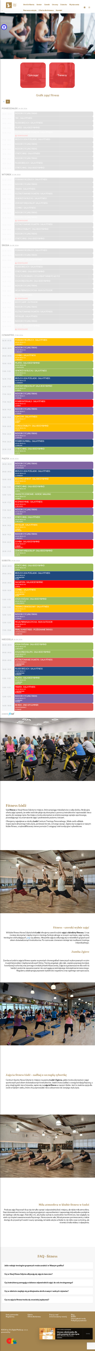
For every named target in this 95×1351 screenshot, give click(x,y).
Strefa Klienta (28, 4)
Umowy (55, 4)
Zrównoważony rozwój (58, 1317)
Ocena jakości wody (78, 1319)
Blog (72, 1315)
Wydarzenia (74, 4)
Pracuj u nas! (53, 1315)
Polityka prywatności (78, 1321)
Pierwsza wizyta (29, 10)
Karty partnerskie (12, 1315)
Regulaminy (10, 1317)
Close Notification (88, 1333)
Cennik (47, 4)
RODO (73, 1317)
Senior (39, 4)
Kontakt (59, 10)
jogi (28, 937)
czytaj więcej (59, 1337)
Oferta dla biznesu (46, 10)
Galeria (30, 1315)
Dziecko (63, 4)
